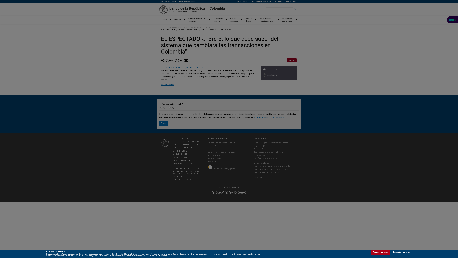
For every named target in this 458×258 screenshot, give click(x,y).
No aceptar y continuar (401, 252)
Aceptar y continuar (380, 252)
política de (117, 254)
